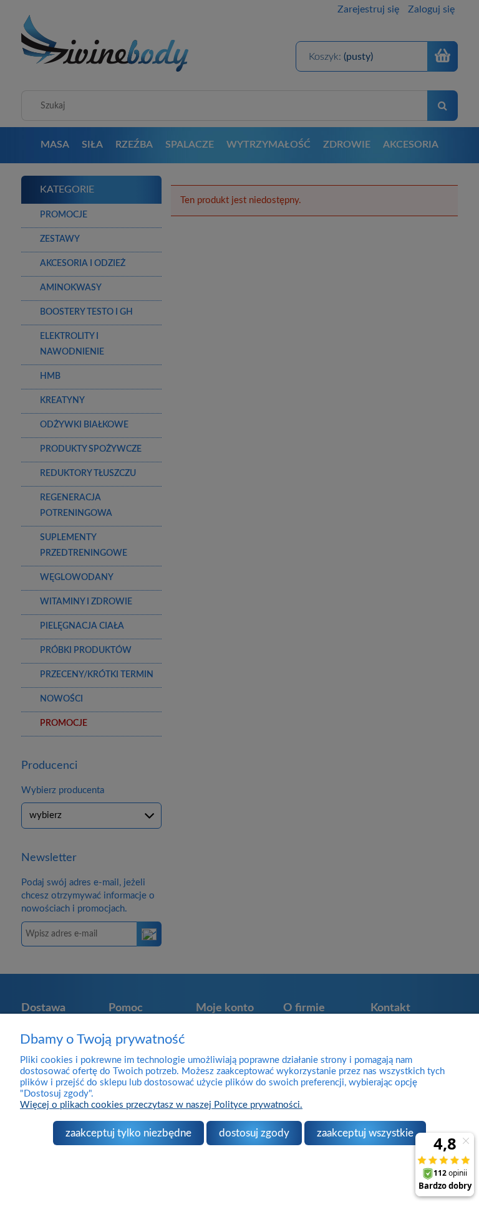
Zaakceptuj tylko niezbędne (128, 1133)
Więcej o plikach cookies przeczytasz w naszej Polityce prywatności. (161, 1105)
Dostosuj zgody (254, 1133)
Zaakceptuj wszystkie (365, 1133)
